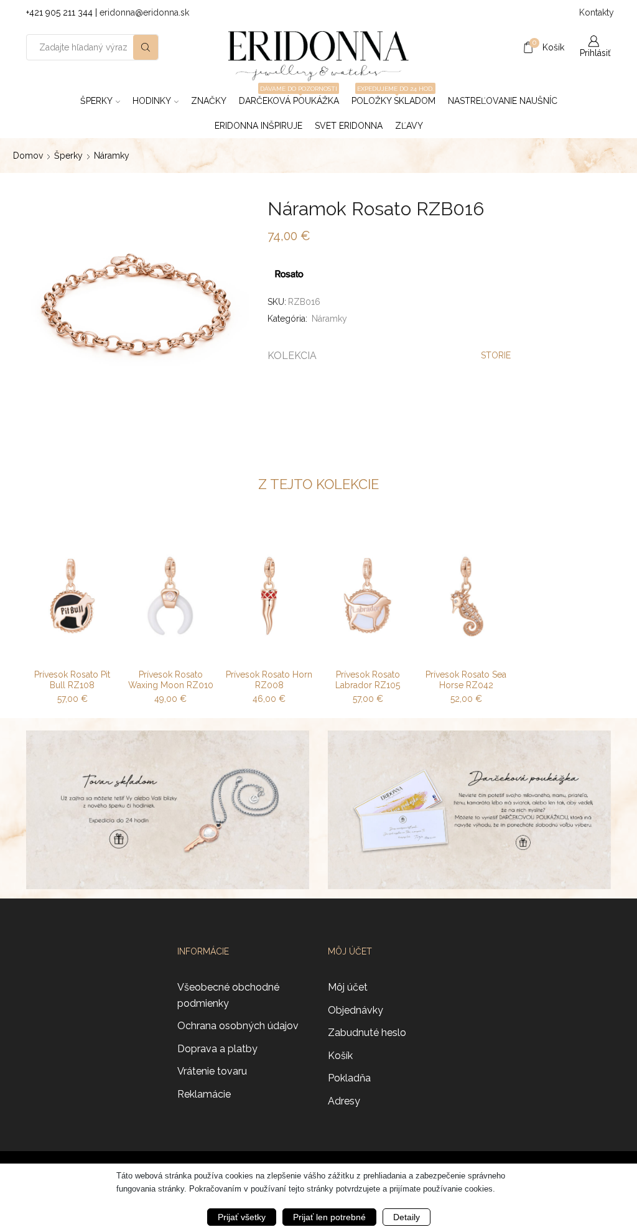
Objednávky (355, 1010)
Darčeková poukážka (289, 97)
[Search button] (145, 47)
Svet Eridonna (349, 126)
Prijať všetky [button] (242, 1217)
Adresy (344, 1101)
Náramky (111, 156)
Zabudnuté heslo (367, 1032)
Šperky (96, 101)
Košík (340, 1056)
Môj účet (348, 987)
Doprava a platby (217, 1049)
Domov (28, 156)
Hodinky (152, 101)
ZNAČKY (208, 101)
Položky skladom (393, 97)
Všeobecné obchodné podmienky (228, 995)
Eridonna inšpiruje (258, 126)
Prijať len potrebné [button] (329, 1217)
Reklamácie (204, 1094)
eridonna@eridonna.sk (144, 12)
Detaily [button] (406, 1217)
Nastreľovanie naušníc (502, 101)
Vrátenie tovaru (212, 1071)
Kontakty (595, 12)
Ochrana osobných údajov (238, 1026)
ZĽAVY (409, 126)
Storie (496, 355)
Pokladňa (349, 1078)
